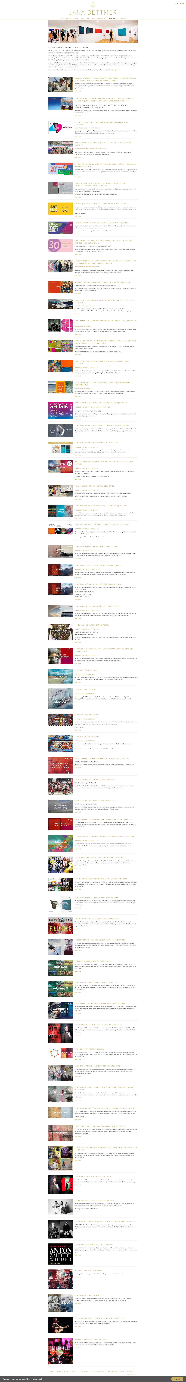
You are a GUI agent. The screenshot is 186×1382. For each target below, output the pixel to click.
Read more (78, 91)
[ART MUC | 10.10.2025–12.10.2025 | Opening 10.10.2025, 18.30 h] (60, 208)
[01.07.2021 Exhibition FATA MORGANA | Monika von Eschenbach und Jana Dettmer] (60, 656)
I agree (177, 1379)
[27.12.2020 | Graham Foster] (60, 719)
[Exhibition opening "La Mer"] (60, 1303)
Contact (130, 1371)
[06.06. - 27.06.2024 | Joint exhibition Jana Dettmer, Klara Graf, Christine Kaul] (60, 387)
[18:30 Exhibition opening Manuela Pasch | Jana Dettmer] (60, 947)
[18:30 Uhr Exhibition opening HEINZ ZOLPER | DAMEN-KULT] (60, 864)
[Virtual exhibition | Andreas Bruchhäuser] (60, 806)
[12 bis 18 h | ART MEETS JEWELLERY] (60, 1053)
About (68, 18)
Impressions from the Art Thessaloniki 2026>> (88, 128)
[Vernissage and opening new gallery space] (60, 491)
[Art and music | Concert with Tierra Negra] (60, 1207)
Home (51, 1371)
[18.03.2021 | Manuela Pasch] (60, 676)
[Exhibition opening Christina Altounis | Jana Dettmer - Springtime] (60, 1112)
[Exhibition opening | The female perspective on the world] (60, 529)
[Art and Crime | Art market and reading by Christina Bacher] (60, 884)
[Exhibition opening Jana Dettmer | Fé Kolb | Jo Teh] (60, 989)
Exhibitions (85, 18)
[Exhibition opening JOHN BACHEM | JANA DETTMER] (60, 904)
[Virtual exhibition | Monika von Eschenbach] (60, 786)
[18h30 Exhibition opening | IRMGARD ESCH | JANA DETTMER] (60, 1010)
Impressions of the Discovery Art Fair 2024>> (93, 407)
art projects (114, 18)
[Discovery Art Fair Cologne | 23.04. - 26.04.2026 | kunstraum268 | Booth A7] (60, 148)
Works (61, 18)
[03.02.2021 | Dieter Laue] (60, 698)
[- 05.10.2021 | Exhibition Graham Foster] (60, 632)
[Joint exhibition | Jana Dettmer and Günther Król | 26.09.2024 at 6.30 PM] (60, 325)
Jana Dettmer (93, 12)
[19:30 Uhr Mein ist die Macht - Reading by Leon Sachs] (60, 1033)
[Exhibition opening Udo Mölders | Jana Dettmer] (60, 447)
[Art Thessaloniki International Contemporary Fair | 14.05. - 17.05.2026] (60, 127)
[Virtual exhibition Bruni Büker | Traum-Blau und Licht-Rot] (60, 765)
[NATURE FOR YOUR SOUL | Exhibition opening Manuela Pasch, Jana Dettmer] (60, 466)
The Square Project (99, 18)
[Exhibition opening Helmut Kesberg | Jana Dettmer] (60, 589)
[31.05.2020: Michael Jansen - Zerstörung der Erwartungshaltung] (60, 843)
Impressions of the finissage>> (87, 570)
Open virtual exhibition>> (85, 674)
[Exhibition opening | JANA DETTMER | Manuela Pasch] (60, 1073)
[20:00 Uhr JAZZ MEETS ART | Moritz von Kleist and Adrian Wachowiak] (60, 1229)
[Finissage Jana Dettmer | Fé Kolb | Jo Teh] (60, 968)
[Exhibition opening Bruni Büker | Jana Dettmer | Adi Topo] (60, 510)
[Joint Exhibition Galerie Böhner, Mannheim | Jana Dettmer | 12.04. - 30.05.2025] (60, 304)
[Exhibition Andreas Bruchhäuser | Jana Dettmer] (60, 611)
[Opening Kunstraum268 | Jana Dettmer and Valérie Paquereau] (60, 287)
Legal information (131, 1374)
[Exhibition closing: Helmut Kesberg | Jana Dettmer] (60, 570)
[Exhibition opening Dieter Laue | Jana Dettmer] (60, 551)
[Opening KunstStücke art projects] (60, 1351)
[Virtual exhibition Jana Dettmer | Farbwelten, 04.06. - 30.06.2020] (60, 824)
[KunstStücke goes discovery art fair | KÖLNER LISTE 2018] (60, 1133)
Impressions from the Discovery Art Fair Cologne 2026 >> (91, 148)
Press (123, 18)
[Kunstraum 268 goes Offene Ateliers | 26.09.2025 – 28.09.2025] (60, 227)
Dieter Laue (78, 697)
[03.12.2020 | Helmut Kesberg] (60, 743)
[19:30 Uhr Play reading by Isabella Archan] (60, 1254)
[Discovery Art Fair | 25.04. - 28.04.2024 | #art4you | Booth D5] (60, 410)
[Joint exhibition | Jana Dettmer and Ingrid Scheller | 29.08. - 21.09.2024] (60, 366)
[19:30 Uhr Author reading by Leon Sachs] (60, 1185)
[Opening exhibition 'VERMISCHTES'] (60, 1279)
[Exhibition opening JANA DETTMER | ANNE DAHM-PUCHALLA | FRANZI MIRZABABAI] (60, 1094)
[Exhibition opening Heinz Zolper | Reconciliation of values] (60, 430)
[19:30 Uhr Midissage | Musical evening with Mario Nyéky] (60, 1325)
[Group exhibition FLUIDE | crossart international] (60, 925)
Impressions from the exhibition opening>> (87, 266)
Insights (76, 18)
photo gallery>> (116, 70)
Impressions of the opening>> (83, 306)
